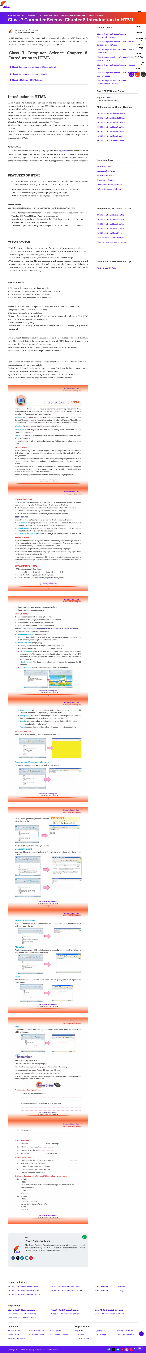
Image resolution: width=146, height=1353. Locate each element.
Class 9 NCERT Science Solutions (65, 1310)
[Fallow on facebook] (13, 1258)
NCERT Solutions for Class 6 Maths (23, 1286)
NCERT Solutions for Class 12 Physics (24, 1294)
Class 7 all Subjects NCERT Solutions (27, 80)
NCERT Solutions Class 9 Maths (110, 127)
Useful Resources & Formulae (109, 184)
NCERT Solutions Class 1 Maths (110, 233)
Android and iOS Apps (106, 268)
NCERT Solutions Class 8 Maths (110, 131)
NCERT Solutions (36, 1330)
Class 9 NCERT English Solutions (109, 1310)
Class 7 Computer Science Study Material (29, 74)
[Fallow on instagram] (26, 1258)
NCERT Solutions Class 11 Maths (111, 118)
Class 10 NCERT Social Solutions (22, 1317)
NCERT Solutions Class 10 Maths (111, 122)
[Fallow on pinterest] (31, 1258)
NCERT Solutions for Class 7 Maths (66, 1286)
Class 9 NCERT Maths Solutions (21, 1310)
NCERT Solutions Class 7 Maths (110, 136)
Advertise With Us (125, 1330)
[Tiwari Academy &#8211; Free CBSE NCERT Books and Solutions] (5, 4)
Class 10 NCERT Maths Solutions (22, 1314)
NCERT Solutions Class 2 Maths (110, 228)
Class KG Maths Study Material (110, 237)
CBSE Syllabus (56, 1330)
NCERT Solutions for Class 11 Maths (23, 1290)
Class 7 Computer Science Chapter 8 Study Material (34, 67)
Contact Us (100, 1330)
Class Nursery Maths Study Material (112, 242)
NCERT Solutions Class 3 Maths (110, 224)
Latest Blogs (101, 1334)
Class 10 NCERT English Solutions (109, 1314)
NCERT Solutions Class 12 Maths (111, 113)
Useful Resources (82, 1338)
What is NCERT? (104, 166)
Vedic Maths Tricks (105, 175)
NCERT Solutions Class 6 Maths (110, 140)
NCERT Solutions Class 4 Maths (110, 219)
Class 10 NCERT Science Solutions (65, 1314)
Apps (138, 11)
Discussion (79, 1334)
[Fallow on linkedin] (22, 1258)
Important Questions (106, 171)
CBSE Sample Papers (59, 1334)
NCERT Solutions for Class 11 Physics (110, 1290)
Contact (140, 68)
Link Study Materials (106, 180)
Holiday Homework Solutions (109, 189)
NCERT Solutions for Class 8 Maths (110, 1286)
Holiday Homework (125, 1334)
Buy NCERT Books (104, 97)
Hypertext (63, 150)
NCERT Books (14, 1330)
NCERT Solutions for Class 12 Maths (66, 1290)
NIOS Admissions (36, 1334)
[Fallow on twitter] (18, 1258)
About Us (79, 1330)
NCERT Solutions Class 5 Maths (110, 215)
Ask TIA (137, 1348)
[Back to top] (141, 1333)
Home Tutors (13, 1334)
